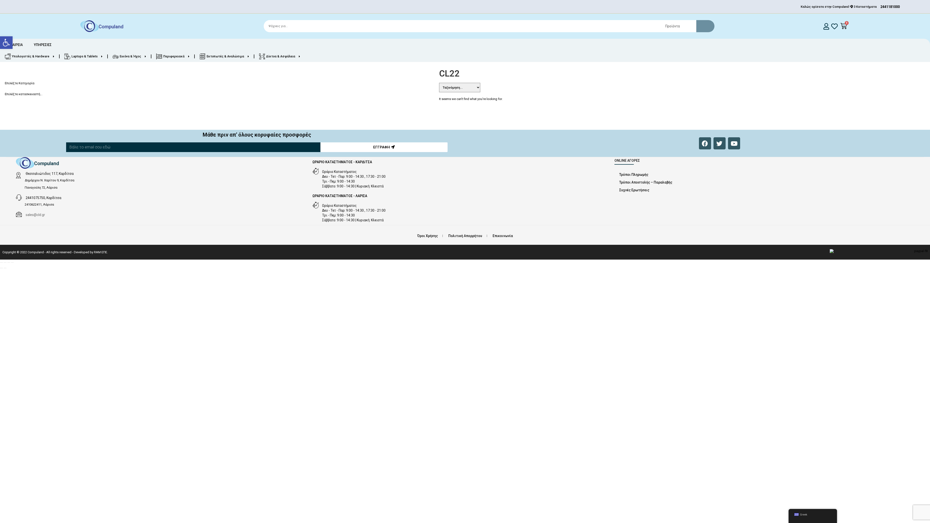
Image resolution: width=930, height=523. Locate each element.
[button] (6, 42)
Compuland (111, 27)
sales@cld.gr (35, 215)
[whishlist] (834, 26)
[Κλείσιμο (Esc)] (12, 262)
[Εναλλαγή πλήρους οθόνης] (5, 262)
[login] (826, 26)
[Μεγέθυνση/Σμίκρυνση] (1, 262)
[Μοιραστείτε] (8, 262)
